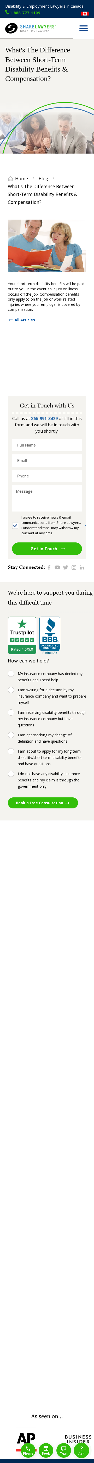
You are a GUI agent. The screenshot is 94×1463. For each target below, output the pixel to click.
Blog (43, 178)
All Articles (25, 319)
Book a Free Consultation (39, 802)
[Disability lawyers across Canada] (85, 14)
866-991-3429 (44, 418)
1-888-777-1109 (25, 12)
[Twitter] (65, 567)
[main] (47, 725)
